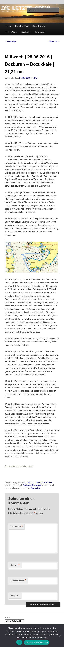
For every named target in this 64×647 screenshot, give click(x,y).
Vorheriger (10, 41)
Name (15, 564)
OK (19, 642)
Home (8, 26)
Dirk (36, 77)
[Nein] (60, 635)
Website (14, 595)
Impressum (39, 32)
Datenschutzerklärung (36, 642)
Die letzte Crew (21, 26)
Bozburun (27, 485)
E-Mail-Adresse (18, 580)
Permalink (35, 487)
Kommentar (16, 526)
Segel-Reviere (39, 26)
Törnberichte (46, 482)
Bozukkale (36, 485)
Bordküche (26, 32)
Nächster (54, 41)
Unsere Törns (11, 32)
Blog (38, 482)
